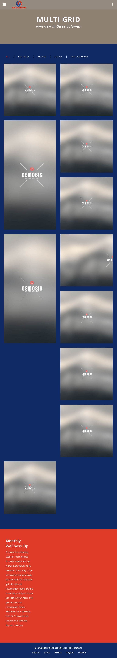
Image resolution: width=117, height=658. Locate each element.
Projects (70, 653)
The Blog (36, 653)
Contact (82, 653)
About (47, 653)
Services (58, 653)
